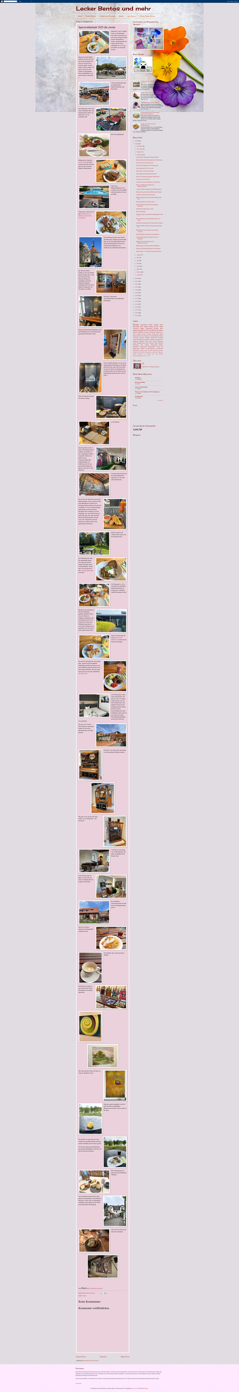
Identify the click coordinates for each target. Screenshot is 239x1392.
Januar (138, 275)
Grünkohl (135, 352)
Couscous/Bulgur (154, 336)
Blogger (146, 1388)
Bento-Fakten (91, 16)
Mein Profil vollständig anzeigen (150, 367)
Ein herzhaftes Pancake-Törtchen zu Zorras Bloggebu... (147, 238)
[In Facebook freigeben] (105, 1293)
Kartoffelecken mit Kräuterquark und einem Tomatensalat (85, 216)
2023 (136, 281)
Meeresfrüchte (137, 336)
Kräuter (156, 328)
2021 (136, 287)
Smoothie (146, 339)
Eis (162, 339)
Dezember (139, 146)
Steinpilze (160, 341)
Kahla (151, 326)
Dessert (156, 326)
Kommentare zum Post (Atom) (91, 1360)
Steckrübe (150, 350)
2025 (136, 144)
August (139, 255)
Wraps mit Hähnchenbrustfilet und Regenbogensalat (145, 185)
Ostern (146, 341)
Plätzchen (160, 352)
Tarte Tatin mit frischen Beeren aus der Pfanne (148, 182)
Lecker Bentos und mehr (113, 8)
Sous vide (155, 354)
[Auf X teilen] (103, 1293)
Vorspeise (146, 332)
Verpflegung (156, 350)
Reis (161, 328)
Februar (139, 272)
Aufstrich (141, 341)
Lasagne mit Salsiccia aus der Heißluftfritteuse (148, 124)
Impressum (78, 1383)
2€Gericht (140, 354)
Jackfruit (148, 355)
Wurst (135, 332)
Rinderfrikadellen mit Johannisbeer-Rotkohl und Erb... (148, 198)
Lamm (134, 339)
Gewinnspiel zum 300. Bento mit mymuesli (149, 82)
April (138, 266)
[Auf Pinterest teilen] (107, 1293)
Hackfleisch (141, 330)
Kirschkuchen (139, 396)
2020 (136, 290)
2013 (136, 310)
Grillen (134, 354)
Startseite (103, 1356)
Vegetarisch (144, 325)
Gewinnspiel (152, 332)
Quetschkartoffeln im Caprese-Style (145, 202)
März (138, 269)
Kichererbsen (143, 346)
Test (144, 354)
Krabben (151, 343)
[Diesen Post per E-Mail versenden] (100, 1293)
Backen (146, 326)
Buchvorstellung (137, 355)
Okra (142, 355)
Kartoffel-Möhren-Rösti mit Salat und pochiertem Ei (149, 226)
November (139, 149)
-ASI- (135, 1388)
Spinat (154, 334)
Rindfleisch (153, 330)
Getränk (139, 334)
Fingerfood (149, 328)
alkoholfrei (136, 350)
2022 (136, 284)
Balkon (161, 345)
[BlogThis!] (101, 1293)
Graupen (161, 350)
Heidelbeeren (140, 339)
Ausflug (147, 345)
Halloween (155, 352)
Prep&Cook (154, 337)
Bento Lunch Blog (140, 382)
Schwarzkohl (154, 345)
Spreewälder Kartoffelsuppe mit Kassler (146, 174)
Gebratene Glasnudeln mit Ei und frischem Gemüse (149, 223)
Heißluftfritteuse (141, 343)
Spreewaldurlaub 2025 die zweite (144, 168)
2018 (136, 295)
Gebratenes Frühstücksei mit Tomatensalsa (147, 165)
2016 (136, 301)
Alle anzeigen (160, 400)
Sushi (134, 343)
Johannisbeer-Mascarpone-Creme (144, 209)
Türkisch (149, 354)
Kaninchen (136, 346)
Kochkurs (160, 330)
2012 (136, 313)
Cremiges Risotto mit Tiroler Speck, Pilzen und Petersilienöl (150, 113)
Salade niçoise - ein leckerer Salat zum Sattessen (148, 251)
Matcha (143, 348)
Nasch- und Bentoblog (141, 387)
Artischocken (159, 348)
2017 (136, 298)
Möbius (158, 332)
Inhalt (121, 16)
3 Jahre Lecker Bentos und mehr (149, 92)
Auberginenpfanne (86, 570)
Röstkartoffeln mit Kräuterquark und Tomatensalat (149, 160)
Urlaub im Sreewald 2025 (143, 179)
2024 (136, 278)
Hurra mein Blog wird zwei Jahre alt (150, 102)
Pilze (142, 336)
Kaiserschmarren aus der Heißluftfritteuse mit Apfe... (148, 219)
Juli (138, 257)
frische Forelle (82, 162)
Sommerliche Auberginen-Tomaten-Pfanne (147, 157)
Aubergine (136, 337)
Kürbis (161, 336)
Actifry (145, 350)
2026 (136, 141)
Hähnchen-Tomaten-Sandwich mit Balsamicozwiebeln (145, 242)
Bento (151, 325)
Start (80, 16)
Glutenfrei (153, 339)
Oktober (139, 152)
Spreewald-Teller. (83, 673)
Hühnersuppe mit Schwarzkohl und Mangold (147, 246)
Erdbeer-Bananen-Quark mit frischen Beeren (147, 234)
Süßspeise (135, 341)
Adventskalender (150, 348)
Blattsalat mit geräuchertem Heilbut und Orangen (149, 192)
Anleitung (141, 350)
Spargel (135, 330)
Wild (139, 352)
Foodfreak (138, 378)
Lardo (144, 355)
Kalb (147, 343)
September (140, 155)
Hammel (160, 343)
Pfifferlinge (136, 345)
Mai (138, 263)
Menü (156, 343)
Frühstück (120, 45)
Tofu (142, 345)
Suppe (142, 328)
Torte (150, 341)
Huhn (161, 326)
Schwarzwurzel (148, 352)
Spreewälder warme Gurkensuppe (145, 171)
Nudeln (156, 325)
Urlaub (84, 1296)
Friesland (160, 337)
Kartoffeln (136, 326)
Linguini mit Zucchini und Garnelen (145, 194)
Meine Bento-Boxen (147, 16)
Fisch (147, 330)
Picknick (161, 354)
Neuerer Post (81, 1356)
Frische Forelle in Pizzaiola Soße (144, 163)
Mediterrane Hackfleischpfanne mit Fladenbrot (148, 248)
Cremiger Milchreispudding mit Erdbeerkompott (149, 189)
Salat (161, 325)
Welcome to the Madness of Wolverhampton (147, 392)
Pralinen (142, 337)
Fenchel (155, 341)
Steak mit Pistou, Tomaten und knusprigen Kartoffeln (147, 205)
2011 (136, 315)
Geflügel (147, 337)
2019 (136, 293)
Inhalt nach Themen (107, 16)
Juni (138, 260)
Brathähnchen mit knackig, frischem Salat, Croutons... (147, 230)
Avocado (149, 334)
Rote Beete (160, 334)
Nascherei (146, 336)
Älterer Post (125, 1356)
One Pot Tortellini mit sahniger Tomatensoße (147, 176)
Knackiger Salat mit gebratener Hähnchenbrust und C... (149, 215)
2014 (136, 307)
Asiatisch (136, 328)
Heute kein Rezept (141, 211)
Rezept (136, 324)
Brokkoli (158, 339)
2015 (136, 304)
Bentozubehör (152, 346)
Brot (141, 326)
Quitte (142, 352)
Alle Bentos (131, 16)
